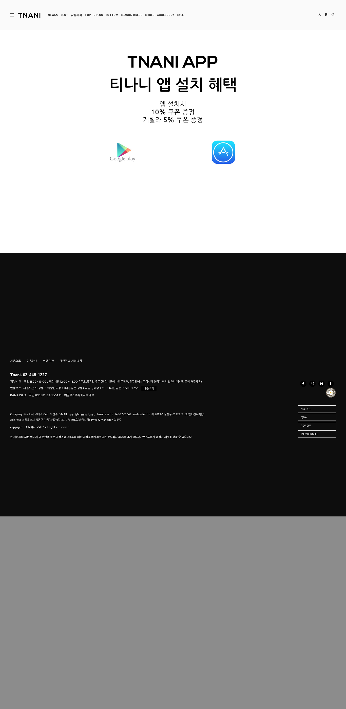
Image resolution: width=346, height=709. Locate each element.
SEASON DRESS (131, 15)
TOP (88, 15)
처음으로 (15, 360)
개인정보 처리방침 (71, 360)
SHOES (150, 15)
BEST (64, 15)
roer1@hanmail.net (82, 414)
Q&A (304, 417)
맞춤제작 (76, 15)
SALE (180, 15)
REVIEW (306, 426)
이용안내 (32, 360)
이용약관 (48, 360)
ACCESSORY (165, 15)
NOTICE (306, 409)
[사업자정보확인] (194, 414)
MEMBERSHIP (309, 434)
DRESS (98, 15)
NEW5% (53, 15)
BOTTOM (111, 15)
